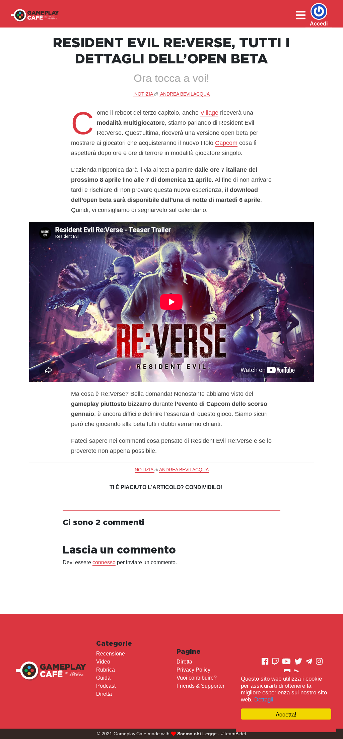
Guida (103, 678)
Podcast (106, 686)
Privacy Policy (193, 670)
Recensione (110, 653)
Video (103, 662)
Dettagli (263, 699)
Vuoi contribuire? (197, 678)
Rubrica (105, 670)
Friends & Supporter (200, 686)
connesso (104, 562)
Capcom (226, 143)
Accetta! (286, 714)
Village (209, 112)
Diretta (104, 694)
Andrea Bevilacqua (185, 94)
